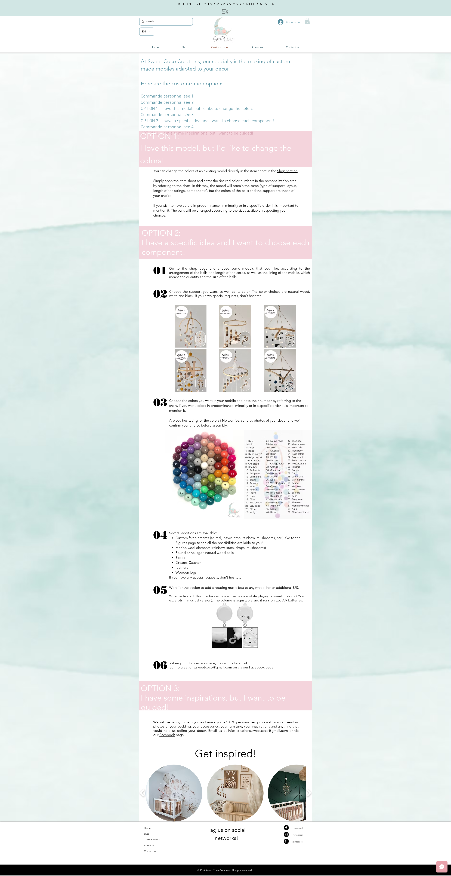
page (179, 735)
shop (193, 268)
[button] (307, 21)
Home (147, 827)
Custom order (151, 839)
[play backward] (142, 793)
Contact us (150, 851)
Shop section (287, 171)
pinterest (297, 841)
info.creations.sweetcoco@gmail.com (203, 667)
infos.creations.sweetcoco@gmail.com (258, 730)
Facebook (257, 667)
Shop (147, 833)
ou (235, 667)
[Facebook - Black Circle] (286, 827)
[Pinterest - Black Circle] (286, 841)
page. (269, 667)
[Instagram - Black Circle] (286, 834)
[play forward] (309, 793)
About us (149, 845)
